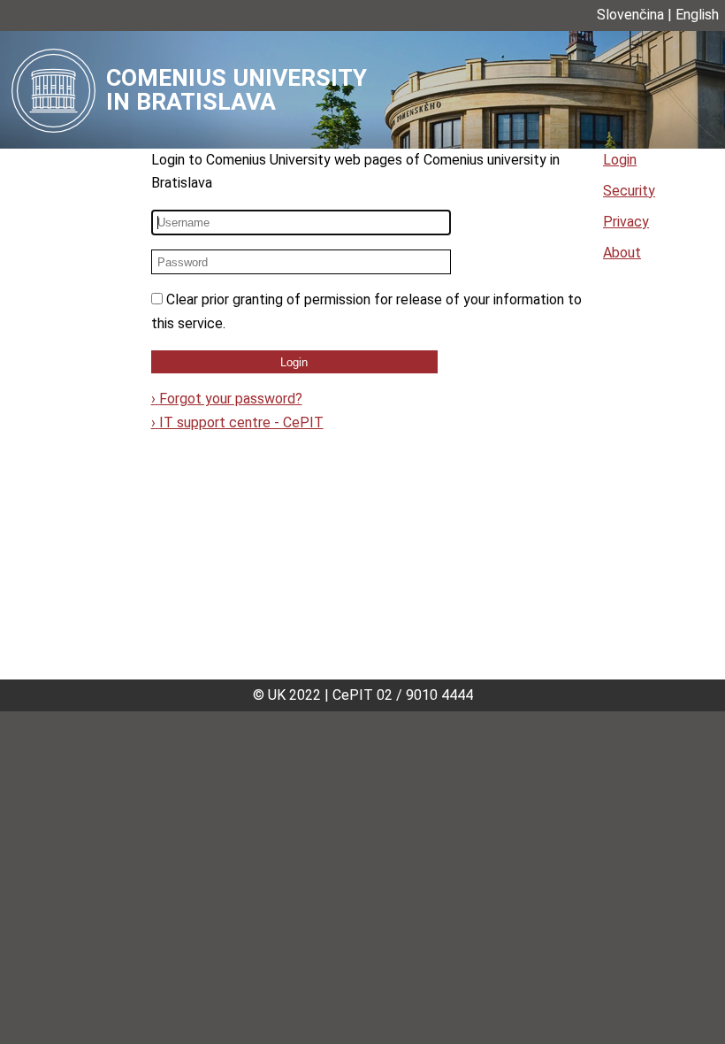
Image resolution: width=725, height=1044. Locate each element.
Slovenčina (630, 14)
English (697, 14)
